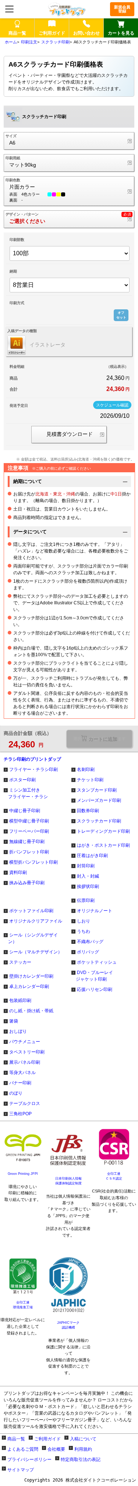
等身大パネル (22, 1072)
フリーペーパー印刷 (29, 831)
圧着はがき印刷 (92, 855)
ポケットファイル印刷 (31, 910)
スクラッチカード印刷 (99, 821)
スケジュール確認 (112, 405)
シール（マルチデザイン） (35, 951)
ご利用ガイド (47, 1438)
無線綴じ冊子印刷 (27, 841)
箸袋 (13, 1021)
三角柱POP (20, 1113)
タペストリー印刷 (27, 1052)
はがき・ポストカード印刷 (103, 845)
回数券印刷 (88, 810)
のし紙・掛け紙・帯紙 (31, 1010)
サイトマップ (20, 1469)
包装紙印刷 (20, 1000)
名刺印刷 (86, 769)
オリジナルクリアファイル (35, 921)
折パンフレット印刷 (29, 851)
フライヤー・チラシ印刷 (33, 769)
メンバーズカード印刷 (99, 800)
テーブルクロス (24, 1103)
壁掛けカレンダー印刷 (31, 976)
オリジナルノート (94, 910)
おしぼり (18, 1031)
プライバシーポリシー (29, 1459)
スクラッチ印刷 (55, 42)
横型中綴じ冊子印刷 (29, 821)
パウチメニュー (24, 1041)
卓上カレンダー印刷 (29, 986)
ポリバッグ (88, 951)
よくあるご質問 (22, 1449)
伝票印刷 (86, 900)
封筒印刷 (86, 865)
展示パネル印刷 (24, 1062)
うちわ (83, 931)
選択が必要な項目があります (99, 738)
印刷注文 (29, 42)
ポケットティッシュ (97, 962)
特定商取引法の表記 (80, 1459)
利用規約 (83, 1449)
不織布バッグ (90, 941)
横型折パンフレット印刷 (33, 862)
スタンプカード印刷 (97, 790)
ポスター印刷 (22, 779)
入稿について (83, 1438)
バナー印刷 (20, 1082)
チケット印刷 (90, 779)
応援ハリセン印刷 (94, 989)
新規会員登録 (122, 9)
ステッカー (20, 962)
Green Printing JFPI (23, 1174)
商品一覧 (16, 1438)
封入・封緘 (88, 876)
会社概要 (56, 1449)
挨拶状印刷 (88, 886)
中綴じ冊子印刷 (24, 810)
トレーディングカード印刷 (103, 831)
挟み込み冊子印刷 (27, 882)
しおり (83, 921)
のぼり (15, 1093)
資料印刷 (18, 872)
